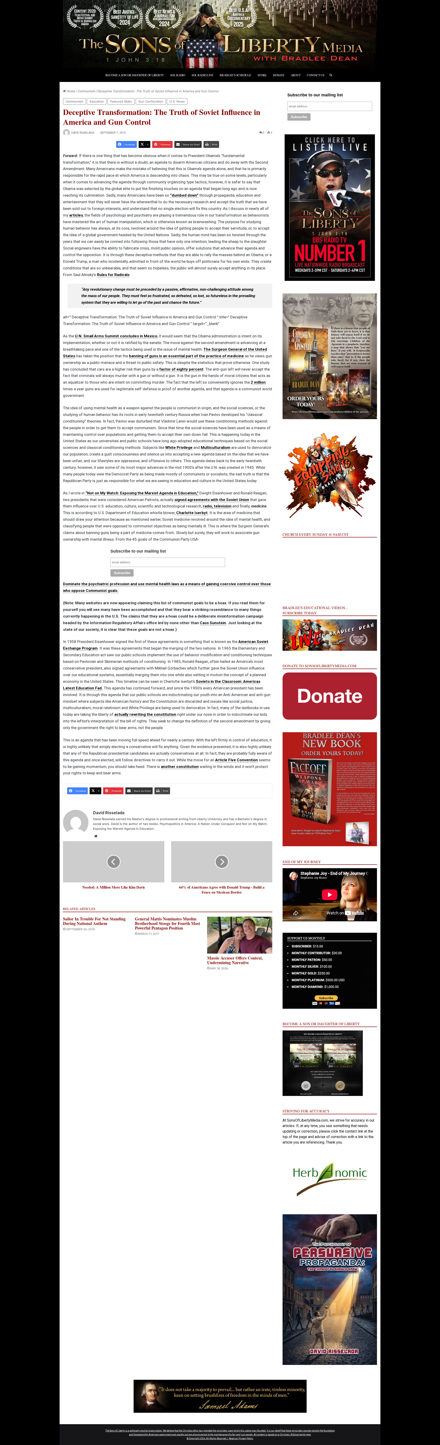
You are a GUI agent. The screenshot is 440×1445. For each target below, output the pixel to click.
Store (262, 75)
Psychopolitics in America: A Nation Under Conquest (197, 824)
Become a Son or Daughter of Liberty (134, 75)
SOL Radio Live (202, 75)
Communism (86, 91)
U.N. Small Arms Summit (97, 336)
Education (97, 101)
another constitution (180, 766)
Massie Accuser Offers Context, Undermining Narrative (235, 960)
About (296, 75)
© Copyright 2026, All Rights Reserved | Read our (213, 1438)
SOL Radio (177, 75)
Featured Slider (121, 101)
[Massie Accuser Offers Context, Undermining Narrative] (239, 935)
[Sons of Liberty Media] (220, 34)
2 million (258, 382)
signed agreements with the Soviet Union (211, 499)
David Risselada (82, 132)
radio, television (217, 506)
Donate (278, 75)
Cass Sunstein (213, 623)
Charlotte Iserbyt (192, 512)
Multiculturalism (215, 447)
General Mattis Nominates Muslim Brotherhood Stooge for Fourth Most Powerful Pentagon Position (167, 923)
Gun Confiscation (150, 101)
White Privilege (178, 447)
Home (70, 91)
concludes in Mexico (138, 336)
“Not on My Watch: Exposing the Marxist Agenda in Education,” (141, 493)
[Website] (96, 836)
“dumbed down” (184, 195)
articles (76, 215)
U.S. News (177, 101)
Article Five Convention (236, 760)
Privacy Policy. (246, 1438)
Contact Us (315, 75)
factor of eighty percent (181, 369)
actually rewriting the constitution (145, 714)
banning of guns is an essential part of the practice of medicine (186, 356)
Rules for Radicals (113, 274)
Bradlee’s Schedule (235, 75)
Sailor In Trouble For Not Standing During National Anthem (94, 921)
